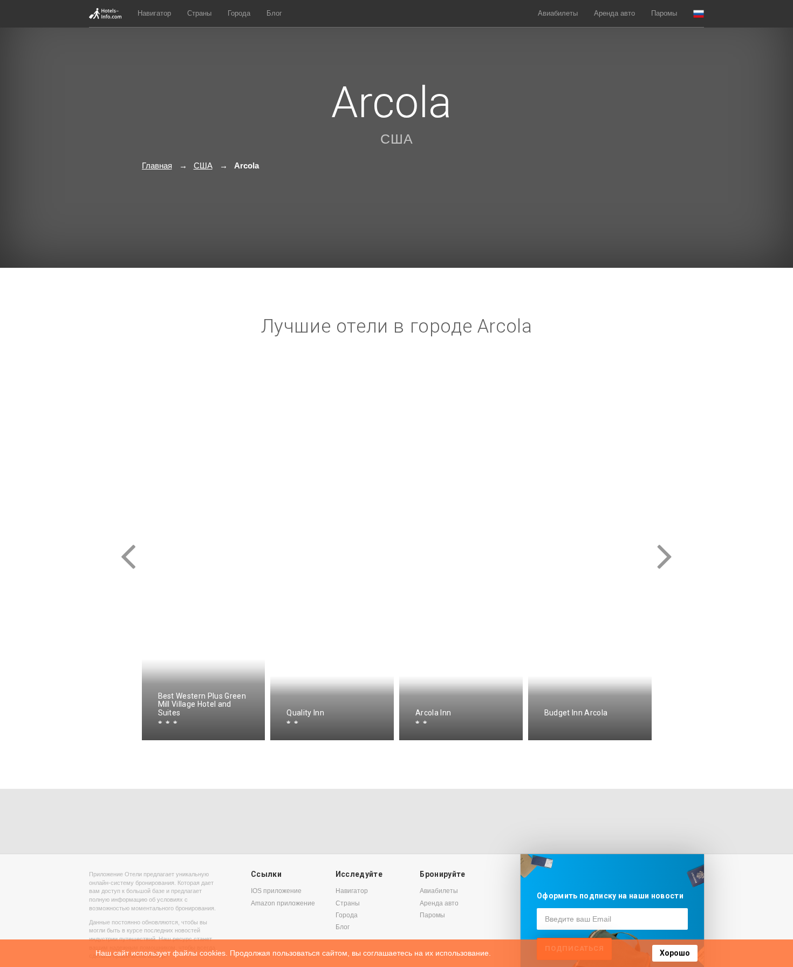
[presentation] (128, 546)
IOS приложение (276, 891)
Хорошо (675, 953)
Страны (199, 13)
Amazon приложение (283, 903)
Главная (157, 165)
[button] (698, 14)
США (396, 138)
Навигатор (154, 13)
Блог (274, 13)
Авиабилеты (558, 13)
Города (239, 13)
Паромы (664, 13)
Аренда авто (614, 13)
